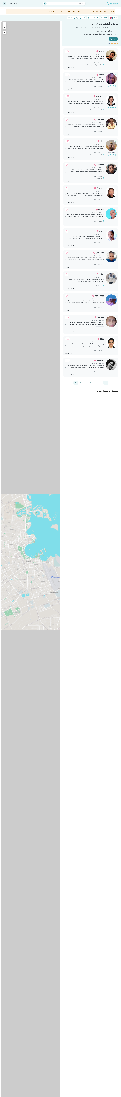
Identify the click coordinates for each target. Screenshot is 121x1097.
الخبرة (103, 18)
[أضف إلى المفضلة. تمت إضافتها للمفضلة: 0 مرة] (66, 119)
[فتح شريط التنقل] (4, 3)
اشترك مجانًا (113, 39)
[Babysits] (112, 3)
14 (81, 382)
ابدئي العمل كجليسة (14, 3)
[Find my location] (4, 32)
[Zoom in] (4, 24)
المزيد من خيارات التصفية (75, 18)
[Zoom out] (4, 27)
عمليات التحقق (92, 18)
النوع (113, 18)
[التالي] (75, 383)
